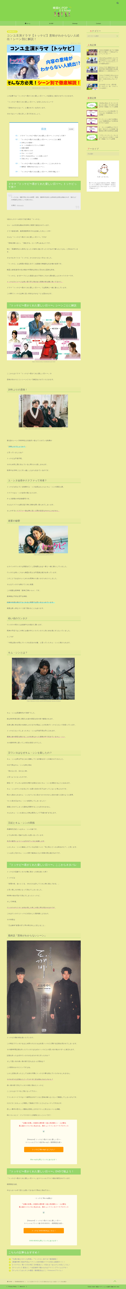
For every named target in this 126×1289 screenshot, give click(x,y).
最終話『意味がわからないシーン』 (33, 166)
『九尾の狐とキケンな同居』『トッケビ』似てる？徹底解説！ (34, 1259)
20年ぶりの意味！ (27, 142)
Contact (98, 23)
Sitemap (74, 23)
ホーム (28, 23)
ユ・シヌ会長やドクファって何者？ (33, 145)
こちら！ (44, 1149)
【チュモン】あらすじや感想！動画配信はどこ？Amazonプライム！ (37, 1270)
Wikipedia (20, 205)
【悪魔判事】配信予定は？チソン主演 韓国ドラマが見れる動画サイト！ (38, 1262)
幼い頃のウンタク (27, 150)
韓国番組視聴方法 (12, 31)
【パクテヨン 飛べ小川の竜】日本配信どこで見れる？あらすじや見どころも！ (40, 1265)
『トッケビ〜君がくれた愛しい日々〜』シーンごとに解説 (40, 139)
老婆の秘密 (25, 148)
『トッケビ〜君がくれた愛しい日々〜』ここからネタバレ (40, 163)
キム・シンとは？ (27, 153)
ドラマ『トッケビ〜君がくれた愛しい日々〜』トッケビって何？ (43, 135)
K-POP (51, 23)
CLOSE (71, 129)
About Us (22, 1286)
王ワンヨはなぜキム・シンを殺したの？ (34, 156)
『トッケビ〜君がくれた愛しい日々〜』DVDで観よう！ (40, 171)
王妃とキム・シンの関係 (29, 158)
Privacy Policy (12, 1286)
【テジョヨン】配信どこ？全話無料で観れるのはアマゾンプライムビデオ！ (39, 1267)
